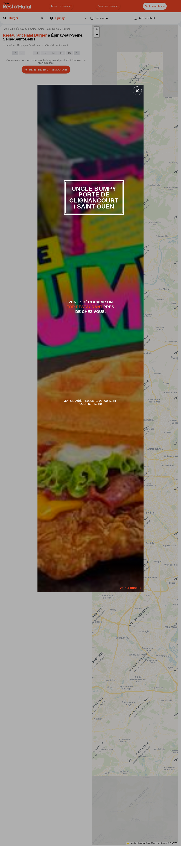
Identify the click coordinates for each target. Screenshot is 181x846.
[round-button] (137, 90)
